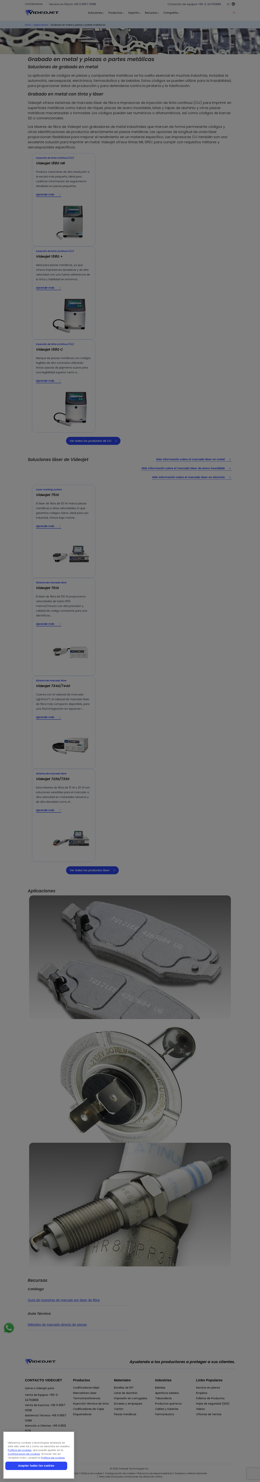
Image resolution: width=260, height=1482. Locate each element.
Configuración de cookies (24, 1454)
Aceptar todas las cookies (36, 1466)
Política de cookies (19, 1450)
